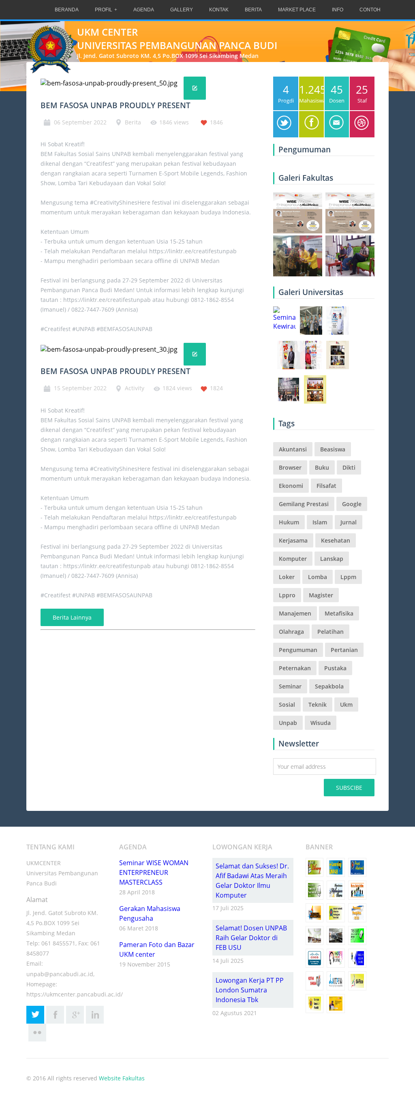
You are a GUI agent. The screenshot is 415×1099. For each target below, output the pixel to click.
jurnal (348, 522)
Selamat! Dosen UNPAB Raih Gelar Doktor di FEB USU (251, 938)
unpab (288, 723)
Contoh (370, 10)
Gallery (181, 10)
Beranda (67, 10)
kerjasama (293, 540)
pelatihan (330, 631)
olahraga (291, 631)
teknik (317, 704)
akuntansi (293, 449)
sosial (287, 704)
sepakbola (329, 686)
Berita (253, 10)
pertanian (344, 650)
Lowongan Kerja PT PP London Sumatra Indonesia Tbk (250, 990)
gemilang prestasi (304, 504)
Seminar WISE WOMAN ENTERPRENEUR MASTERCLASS (153, 872)
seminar (290, 686)
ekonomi (291, 486)
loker (287, 577)
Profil (103, 10)
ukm (346, 704)
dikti (348, 467)
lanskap (331, 558)
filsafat (326, 486)
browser (290, 467)
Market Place (297, 10)
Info (337, 10)
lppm (348, 577)
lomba (317, 577)
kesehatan (335, 540)
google (352, 504)
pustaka (335, 668)
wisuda (320, 723)
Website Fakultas (122, 1078)
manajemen (295, 613)
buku (322, 467)
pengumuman (298, 650)
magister (321, 595)
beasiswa (332, 449)
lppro (287, 595)
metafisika (339, 613)
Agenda (143, 10)
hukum (289, 522)
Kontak (219, 10)
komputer (293, 558)
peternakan (295, 668)
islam (319, 522)
